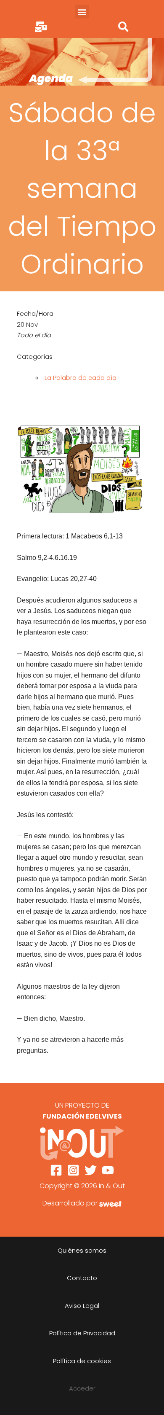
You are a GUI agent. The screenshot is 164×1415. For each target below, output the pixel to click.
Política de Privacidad (82, 1333)
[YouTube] (108, 1170)
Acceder (82, 1388)
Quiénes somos (82, 1250)
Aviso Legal (82, 1305)
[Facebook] (56, 1170)
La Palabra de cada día (80, 377)
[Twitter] (91, 1170)
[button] (82, 12)
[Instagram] (73, 1170)
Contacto (82, 1277)
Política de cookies (82, 1360)
